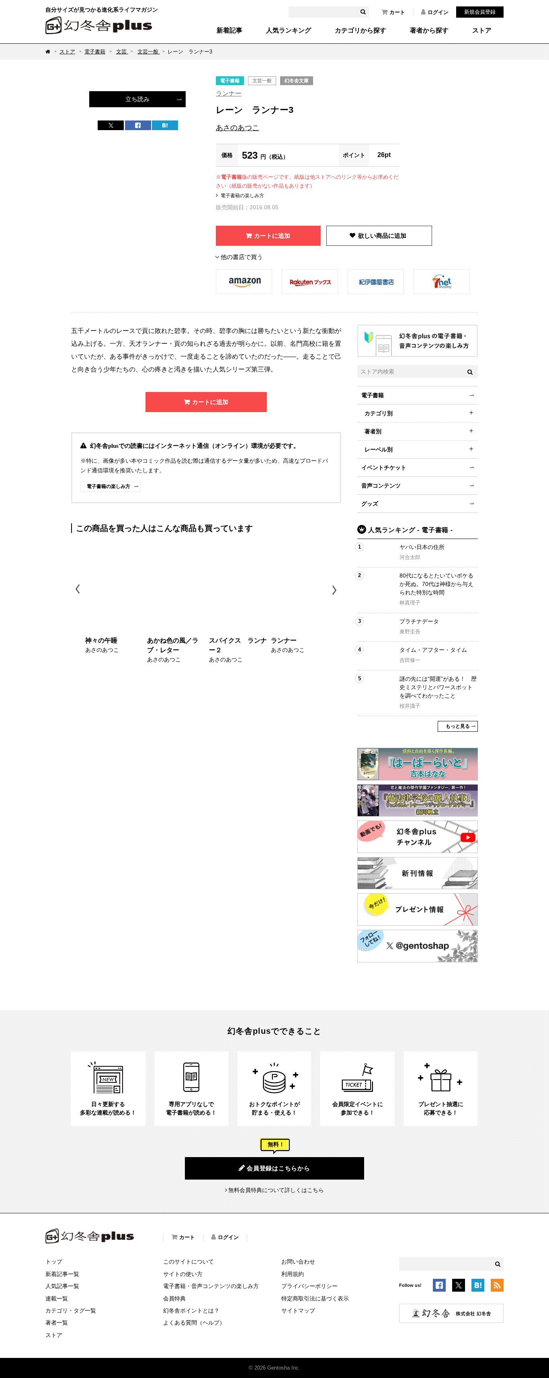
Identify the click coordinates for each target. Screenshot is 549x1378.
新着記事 (229, 30)
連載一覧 (56, 1298)
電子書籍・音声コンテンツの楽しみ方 (211, 1286)
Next (335, 590)
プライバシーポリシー (309, 1286)
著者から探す (429, 30)
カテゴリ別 (379, 413)
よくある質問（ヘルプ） (194, 1322)
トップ (53, 1261)
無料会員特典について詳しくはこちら (276, 1190)
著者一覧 (56, 1322)
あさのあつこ (237, 128)
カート (397, 12)
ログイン (438, 12)
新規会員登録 (480, 12)
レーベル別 (379, 449)
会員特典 (174, 1298)
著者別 (373, 431)
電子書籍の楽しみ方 (242, 195)
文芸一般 (148, 52)
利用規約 (292, 1274)
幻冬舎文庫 (297, 81)
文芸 (122, 52)
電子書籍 (94, 52)
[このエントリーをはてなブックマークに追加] (477, 1287)
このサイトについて (188, 1261)
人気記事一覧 (62, 1286)
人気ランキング (288, 30)
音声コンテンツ (381, 485)
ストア (482, 30)
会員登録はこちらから (278, 1168)
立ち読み (137, 99)
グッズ (369, 503)
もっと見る (458, 726)
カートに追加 (272, 236)
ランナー (229, 93)
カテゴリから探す (360, 30)
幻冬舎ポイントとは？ (191, 1310)
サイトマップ (298, 1310)
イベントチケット (383, 467)
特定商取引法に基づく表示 (315, 1298)
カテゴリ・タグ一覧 (70, 1310)
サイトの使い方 (183, 1274)
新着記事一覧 (62, 1274)
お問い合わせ (298, 1261)
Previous (78, 590)
